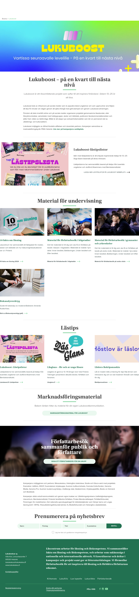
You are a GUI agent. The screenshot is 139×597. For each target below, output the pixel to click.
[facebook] (100, 589)
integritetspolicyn (81, 533)
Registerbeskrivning (13, 588)
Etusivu (4, 19)
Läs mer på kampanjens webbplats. (68, 129)
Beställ (114, 526)
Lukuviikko (90, 579)
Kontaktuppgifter (11, 572)
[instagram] (103, 589)
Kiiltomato (52, 579)
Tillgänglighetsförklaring (55, 590)
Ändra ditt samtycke (54, 588)
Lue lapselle (76, 579)
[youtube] (106, 589)
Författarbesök (104, 579)
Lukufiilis (63, 579)
